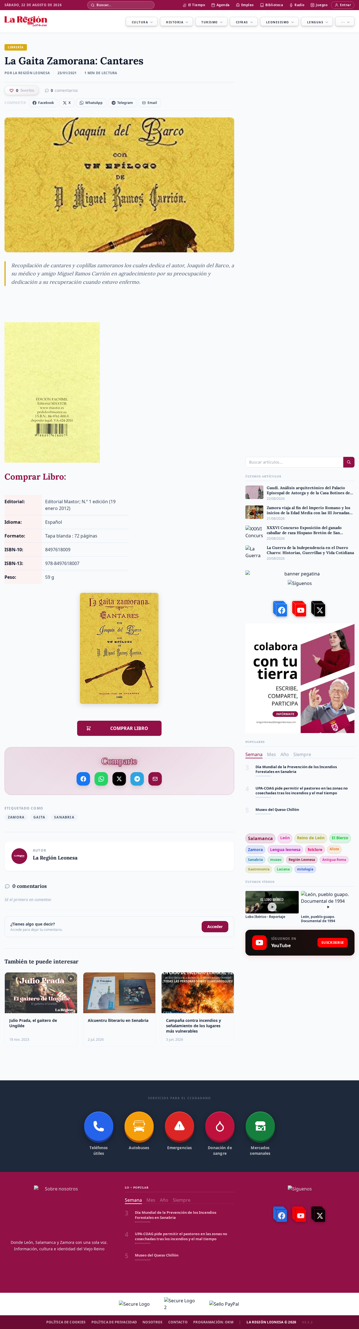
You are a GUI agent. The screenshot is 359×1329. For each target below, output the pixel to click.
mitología (305, 869)
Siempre (302, 754)
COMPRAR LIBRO (123, 728)
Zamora (16, 817)
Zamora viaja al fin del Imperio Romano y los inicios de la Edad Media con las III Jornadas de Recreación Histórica (304, 812)
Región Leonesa (302, 859)
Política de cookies (66, 1322)
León (285, 837)
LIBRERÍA (16, 47)
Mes (271, 754)
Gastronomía (259, 869)
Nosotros (152, 1322)
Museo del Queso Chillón (277, 788)
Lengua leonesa (285, 849)
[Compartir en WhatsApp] (101, 778)
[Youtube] (300, 609)
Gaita (39, 817)
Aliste (334, 849)
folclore (315, 849)
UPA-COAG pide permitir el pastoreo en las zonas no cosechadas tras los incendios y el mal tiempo (302, 769)
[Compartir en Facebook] (83, 778)
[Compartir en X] (119, 778)
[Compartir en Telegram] (137, 776)
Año (284, 754)
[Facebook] (281, 609)
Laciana (283, 869)
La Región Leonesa (55, 857)
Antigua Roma (334, 859)
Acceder (215, 926)
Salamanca (260, 838)
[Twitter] (319, 609)
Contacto (178, 1322)
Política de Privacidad (114, 1322)
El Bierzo (340, 837)
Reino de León (311, 837)
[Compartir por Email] (155, 777)
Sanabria (64, 817)
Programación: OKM (213, 1322)
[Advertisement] (300, 1004)
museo (275, 859)
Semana (254, 754)
